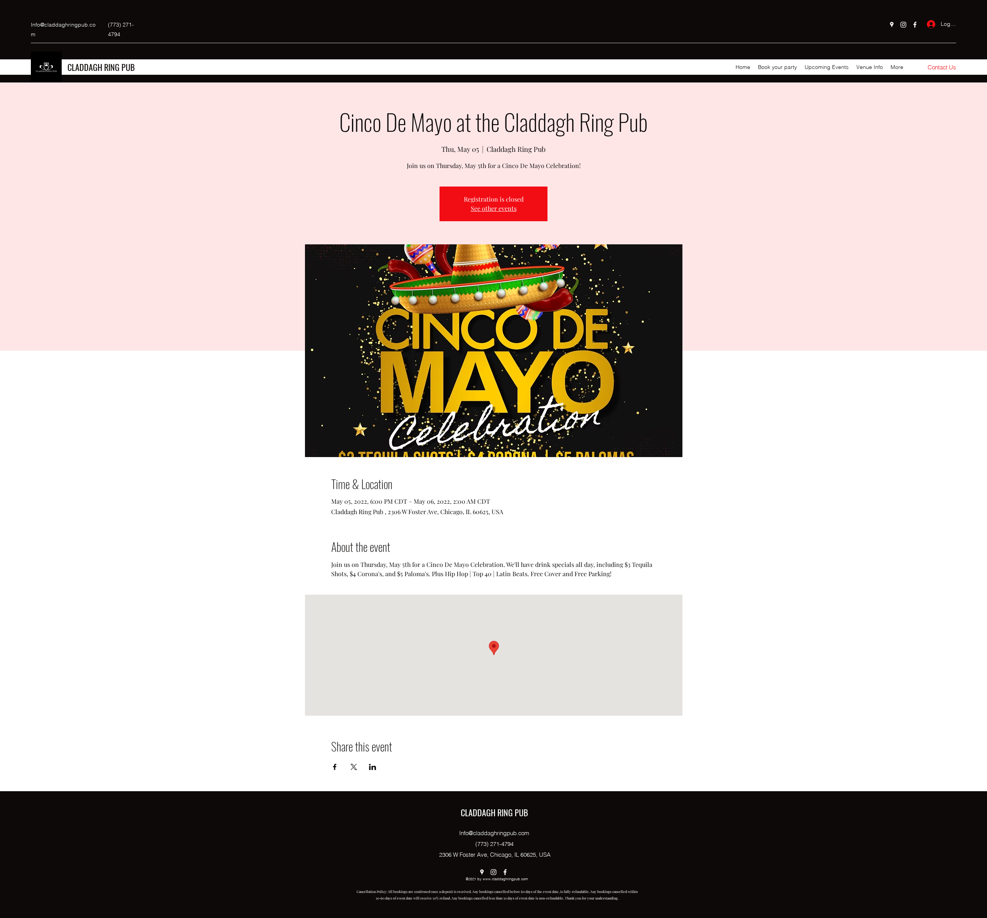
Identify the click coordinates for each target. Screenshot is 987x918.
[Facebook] (915, 25)
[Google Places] (892, 25)
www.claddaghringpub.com (505, 879)
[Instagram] (903, 25)
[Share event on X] (353, 767)
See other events (494, 208)
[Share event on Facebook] (335, 767)
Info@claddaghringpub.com (494, 833)
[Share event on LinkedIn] (372, 767)
